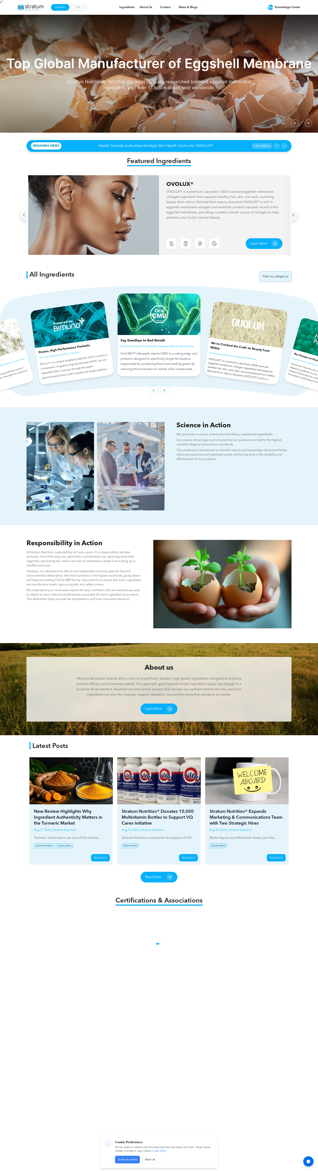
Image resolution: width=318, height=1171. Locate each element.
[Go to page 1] (157, 944)
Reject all (150, 1159)
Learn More (261, 145)
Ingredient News (44, 846)
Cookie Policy (159, 1150)
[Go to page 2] (160, 944)
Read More (100, 857)
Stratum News (130, 846)
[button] (284, 7)
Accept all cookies (127, 1159)
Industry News (64, 846)
